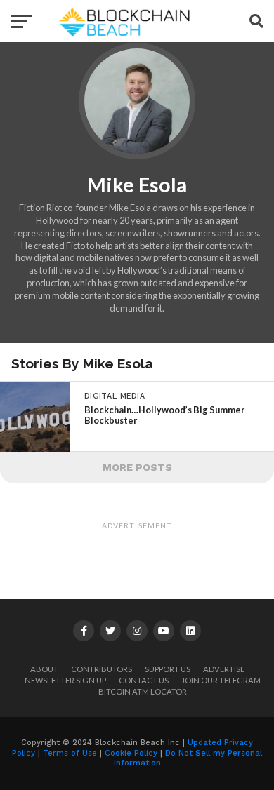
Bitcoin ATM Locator (142, 691)
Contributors (101, 669)
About (44, 669)
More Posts (137, 467)
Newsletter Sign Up (65, 680)
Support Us (167, 669)
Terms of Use (70, 753)
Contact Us (144, 680)
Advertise (223, 669)
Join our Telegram (221, 680)
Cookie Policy (131, 753)
